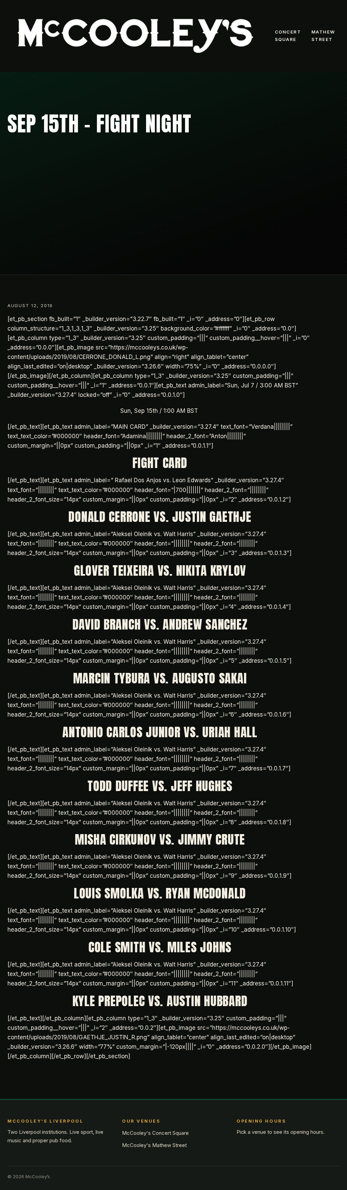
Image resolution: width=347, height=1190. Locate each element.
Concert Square (288, 35)
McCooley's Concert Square (155, 1133)
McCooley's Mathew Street (154, 1145)
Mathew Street (323, 35)
